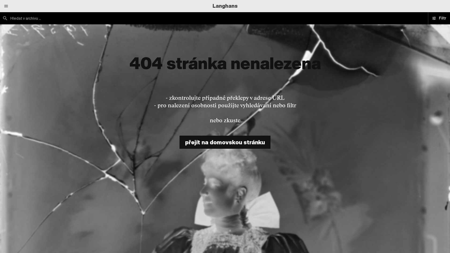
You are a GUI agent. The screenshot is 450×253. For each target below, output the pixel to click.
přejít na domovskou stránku (225, 142)
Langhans (225, 5)
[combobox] (112, 18)
